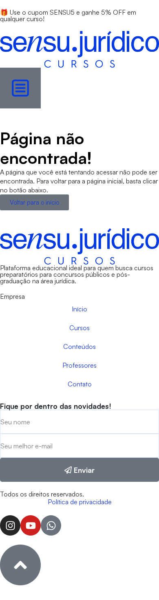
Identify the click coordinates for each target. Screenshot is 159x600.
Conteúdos (79, 346)
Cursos (79, 328)
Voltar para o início (34, 202)
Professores (79, 365)
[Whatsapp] (51, 525)
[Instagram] (10, 525)
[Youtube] (30, 525)
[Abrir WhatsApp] (138, 579)
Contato (80, 384)
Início (79, 309)
